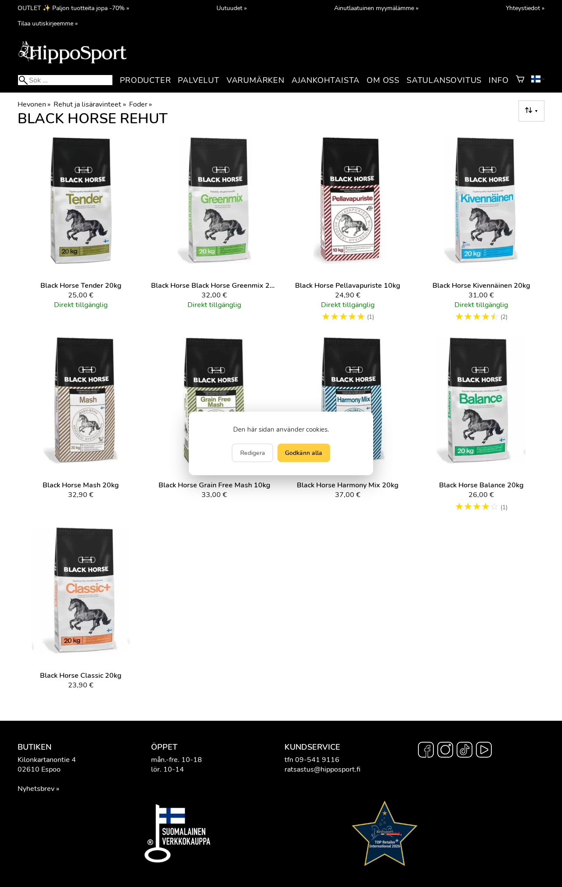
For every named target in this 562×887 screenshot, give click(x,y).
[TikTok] (464, 751)
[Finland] (537, 80)
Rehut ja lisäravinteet (90, 104)
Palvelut (198, 80)
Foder (140, 104)
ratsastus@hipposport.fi (322, 769)
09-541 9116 (317, 760)
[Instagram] (445, 751)
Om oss (383, 80)
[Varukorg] (520, 80)
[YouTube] (484, 751)
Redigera (252, 453)
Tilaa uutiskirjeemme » (48, 23)
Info (498, 80)
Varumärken (256, 80)
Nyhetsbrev (36, 789)
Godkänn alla (303, 453)
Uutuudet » (231, 8)
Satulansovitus (444, 80)
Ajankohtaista (326, 80)
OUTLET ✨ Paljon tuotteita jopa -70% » (73, 8)
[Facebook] (426, 751)
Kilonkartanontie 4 (47, 760)
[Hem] (72, 63)
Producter (145, 80)
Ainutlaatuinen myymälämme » (376, 8)
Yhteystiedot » (525, 8)
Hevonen (34, 104)
